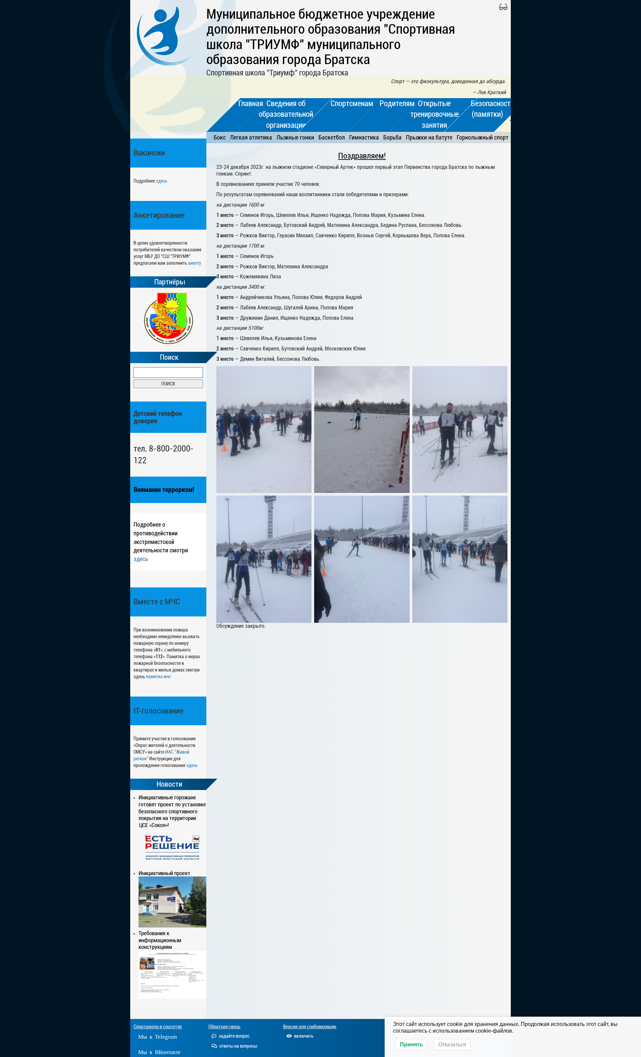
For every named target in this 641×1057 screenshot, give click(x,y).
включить (303, 1036)
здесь (161, 181)
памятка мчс (158, 676)
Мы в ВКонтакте (159, 1051)
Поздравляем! (362, 156)
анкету (194, 263)
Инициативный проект (164, 873)
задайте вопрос (233, 1036)
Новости (169, 784)
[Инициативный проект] (172, 901)
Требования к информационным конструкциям (160, 940)
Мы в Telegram (157, 1036)
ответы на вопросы (237, 1046)
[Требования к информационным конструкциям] (172, 975)
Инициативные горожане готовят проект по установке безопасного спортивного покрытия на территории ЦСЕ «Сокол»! (172, 811)
